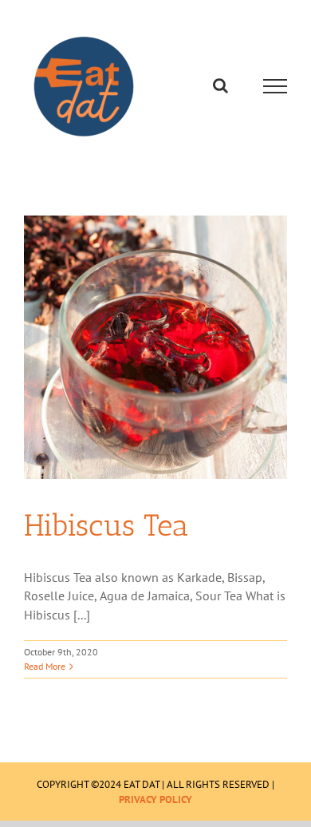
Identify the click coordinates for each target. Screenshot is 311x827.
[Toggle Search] (220, 85)
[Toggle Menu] (275, 86)
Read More (44, 666)
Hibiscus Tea (106, 525)
